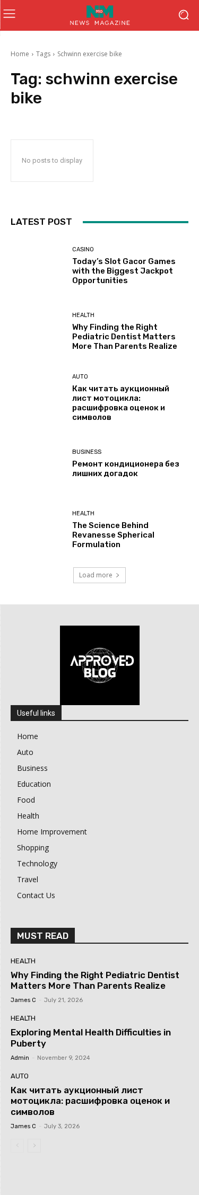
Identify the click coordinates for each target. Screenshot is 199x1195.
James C (23, 1000)
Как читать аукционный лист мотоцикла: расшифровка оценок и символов (120, 403)
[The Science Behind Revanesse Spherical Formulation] (37, 530)
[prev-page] (17, 1146)
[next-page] (34, 1146)
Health (83, 315)
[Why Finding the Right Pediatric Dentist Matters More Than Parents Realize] (37, 332)
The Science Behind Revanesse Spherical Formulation (113, 535)
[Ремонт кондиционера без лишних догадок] (37, 464)
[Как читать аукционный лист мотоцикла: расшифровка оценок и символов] (37, 398)
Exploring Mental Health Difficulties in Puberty (91, 1037)
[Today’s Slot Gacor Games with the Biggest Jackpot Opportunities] (37, 266)
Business (86, 452)
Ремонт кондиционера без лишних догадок (125, 468)
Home (20, 53)
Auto (80, 377)
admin (20, 1058)
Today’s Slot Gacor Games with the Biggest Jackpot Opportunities (124, 271)
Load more (96, 574)
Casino (83, 249)
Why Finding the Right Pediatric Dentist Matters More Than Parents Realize (124, 336)
